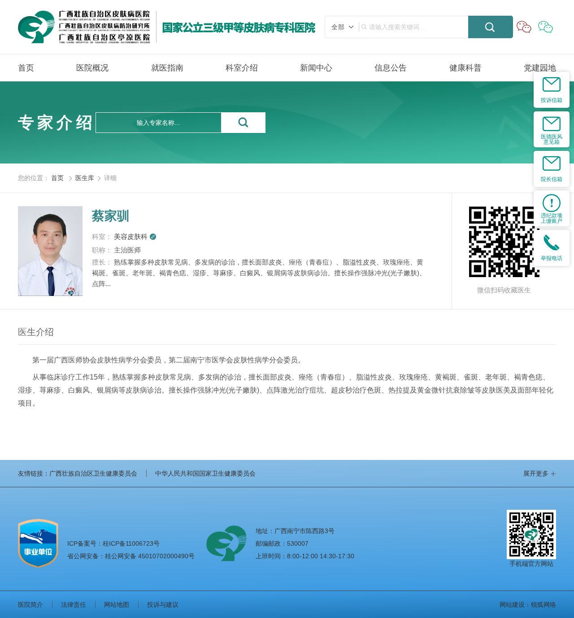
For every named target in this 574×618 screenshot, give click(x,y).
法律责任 (73, 604)
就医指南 (167, 67)
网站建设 (512, 604)
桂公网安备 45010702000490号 (131, 556)
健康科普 (465, 67)
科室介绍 (242, 67)
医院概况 (92, 67)
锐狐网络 (543, 604)
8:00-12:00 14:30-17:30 (320, 556)
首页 (26, 67)
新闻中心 (316, 67)
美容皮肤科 (135, 236)
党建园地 (540, 67)
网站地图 (116, 604)
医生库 (84, 177)
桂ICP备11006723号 (113, 543)
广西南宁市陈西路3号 (304, 530)
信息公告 (390, 67)
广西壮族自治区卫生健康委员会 (93, 473)
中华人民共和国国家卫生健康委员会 (205, 473)
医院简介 (30, 604)
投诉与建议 (162, 604)
